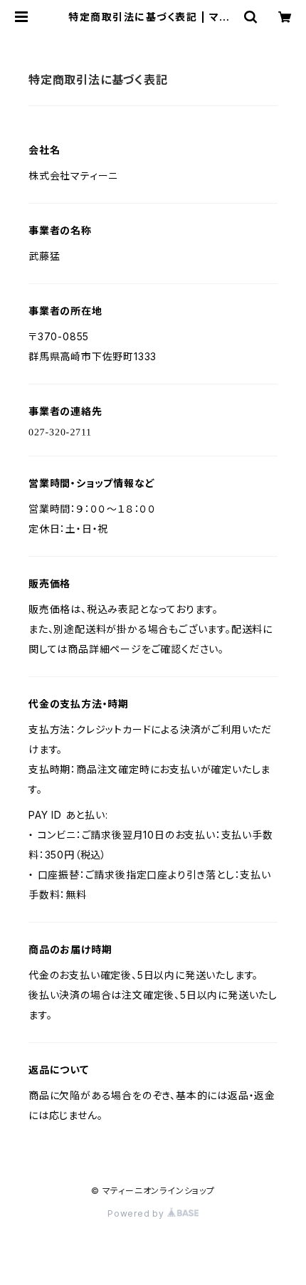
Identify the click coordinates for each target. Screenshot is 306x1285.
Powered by (137, 1213)
